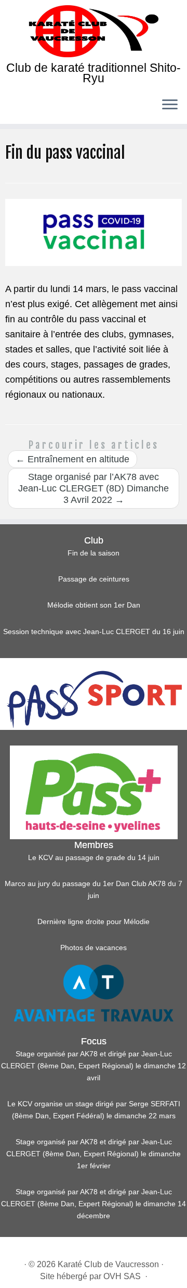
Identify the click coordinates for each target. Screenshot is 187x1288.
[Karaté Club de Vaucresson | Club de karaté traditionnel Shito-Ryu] (93, 31)
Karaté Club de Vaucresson (108, 1264)
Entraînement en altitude (72, 459)
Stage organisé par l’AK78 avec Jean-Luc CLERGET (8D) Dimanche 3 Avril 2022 (93, 488)
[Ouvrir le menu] (170, 105)
